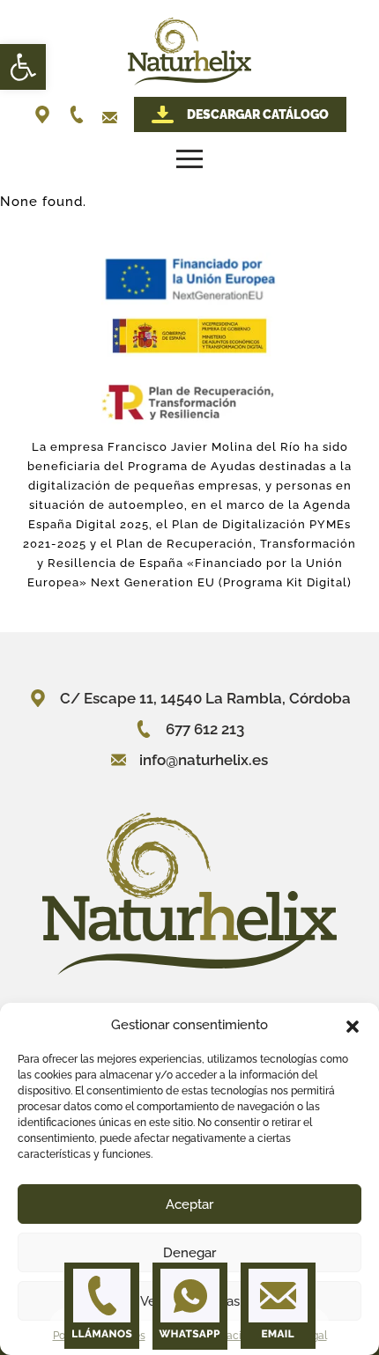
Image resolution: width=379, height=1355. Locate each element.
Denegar (189, 1253)
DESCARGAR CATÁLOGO (258, 114)
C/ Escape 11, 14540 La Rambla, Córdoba (205, 698)
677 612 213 (205, 729)
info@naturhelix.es (203, 760)
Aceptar (189, 1204)
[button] (23, 67)
